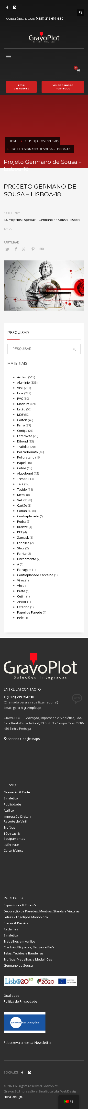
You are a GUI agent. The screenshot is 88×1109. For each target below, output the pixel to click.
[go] (74, 349)
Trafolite (23, 446)
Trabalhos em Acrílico (19, 941)
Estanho (23, 607)
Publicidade (12, 804)
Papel (21, 462)
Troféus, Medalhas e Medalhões (28, 959)
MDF (20, 414)
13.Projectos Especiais (20, 219)
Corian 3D (24, 511)
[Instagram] (14, 7)
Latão (21, 409)
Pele (20, 617)
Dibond (22, 441)
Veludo (22, 500)
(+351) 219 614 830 (50, 18)
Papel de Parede (29, 612)
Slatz (20, 548)
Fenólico (23, 543)
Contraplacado (28, 516)
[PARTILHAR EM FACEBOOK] (16, 248)
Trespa (22, 479)
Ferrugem (24, 569)
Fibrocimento (26, 559)
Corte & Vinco (13, 850)
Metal (21, 495)
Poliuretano (25, 457)
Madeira (23, 404)
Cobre (21, 468)
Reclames (11, 929)
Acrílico (22, 377)
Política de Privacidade (20, 1001)
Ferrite (22, 553)
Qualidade (11, 995)
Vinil (20, 388)
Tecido (22, 489)
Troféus (9, 827)
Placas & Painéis (16, 923)
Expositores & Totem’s (20, 905)
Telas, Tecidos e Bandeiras (24, 953)
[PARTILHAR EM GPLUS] (24, 248)
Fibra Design (13, 1096)
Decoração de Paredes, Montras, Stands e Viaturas (42, 911)
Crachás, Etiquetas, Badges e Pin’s (29, 947)
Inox (20, 393)
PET (19, 532)
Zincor (21, 601)
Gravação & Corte (17, 792)
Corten (22, 420)
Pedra (21, 521)
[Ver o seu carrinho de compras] (78, 70)
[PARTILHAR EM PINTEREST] (33, 248)
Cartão (22, 505)
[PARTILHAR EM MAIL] (41, 248)
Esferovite (24, 436)
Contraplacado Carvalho (35, 575)
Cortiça (22, 430)
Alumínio (23, 382)
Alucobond (25, 473)
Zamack (23, 537)
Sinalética (11, 798)
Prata (21, 591)
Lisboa (75, 219)
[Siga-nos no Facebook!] (22, 1072)
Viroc (20, 580)
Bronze (22, 527)
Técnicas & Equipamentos (14, 836)
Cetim (21, 596)
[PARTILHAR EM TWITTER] (7, 249)
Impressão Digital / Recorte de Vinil (17, 819)
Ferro (21, 425)
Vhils (20, 585)
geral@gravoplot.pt (27, 707)
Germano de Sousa (53, 219)
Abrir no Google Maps (23, 738)
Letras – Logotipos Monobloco (26, 917)
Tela (20, 484)
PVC (20, 398)
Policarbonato (27, 452)
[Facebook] (7, 7)
